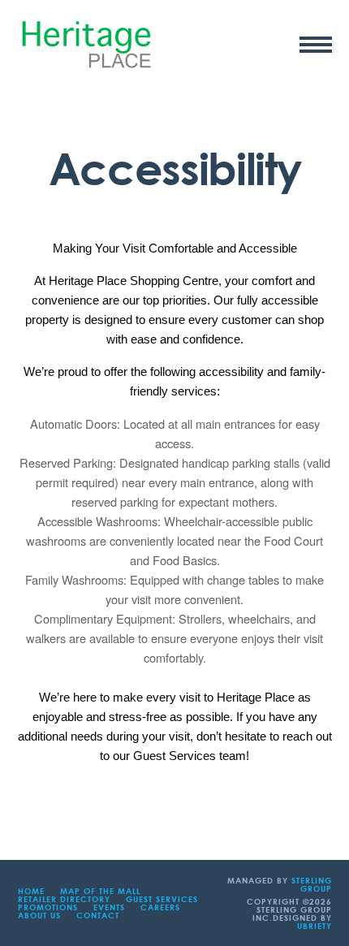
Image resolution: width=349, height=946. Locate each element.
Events (109, 907)
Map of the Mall (100, 891)
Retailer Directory (64, 899)
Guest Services (162, 899)
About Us (39, 915)
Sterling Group (311, 884)
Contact (97, 915)
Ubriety (314, 926)
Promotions (48, 907)
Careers (160, 907)
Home (31, 891)
